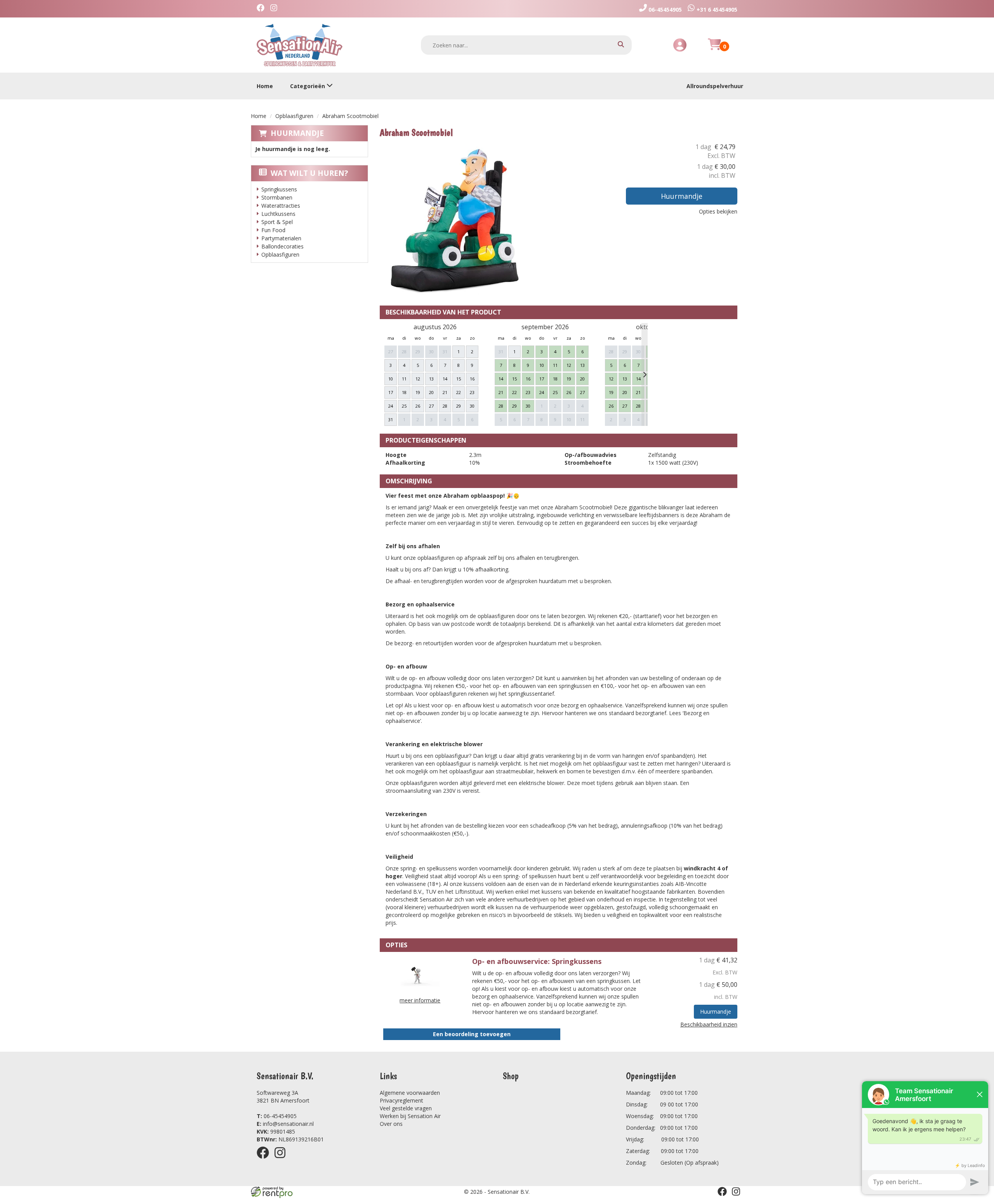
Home (265, 86)
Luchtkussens (278, 213)
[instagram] (282, 1160)
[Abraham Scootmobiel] (457, 220)
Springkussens (279, 189)
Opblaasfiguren (294, 116)
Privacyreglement (401, 1100)
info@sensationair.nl (285, 1123)
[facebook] (265, 1160)
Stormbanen (276, 197)
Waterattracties (280, 205)
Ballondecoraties (282, 246)
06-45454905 (277, 1116)
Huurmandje (297, 133)
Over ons (391, 1123)
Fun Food (273, 230)
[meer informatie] (420, 974)
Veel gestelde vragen (406, 1108)
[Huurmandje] (714, 48)
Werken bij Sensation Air (410, 1116)
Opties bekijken (718, 211)
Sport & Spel (277, 222)
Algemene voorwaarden (410, 1092)
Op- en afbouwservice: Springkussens (536, 961)
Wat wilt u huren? (309, 173)
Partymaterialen (281, 238)
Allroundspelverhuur (714, 86)
